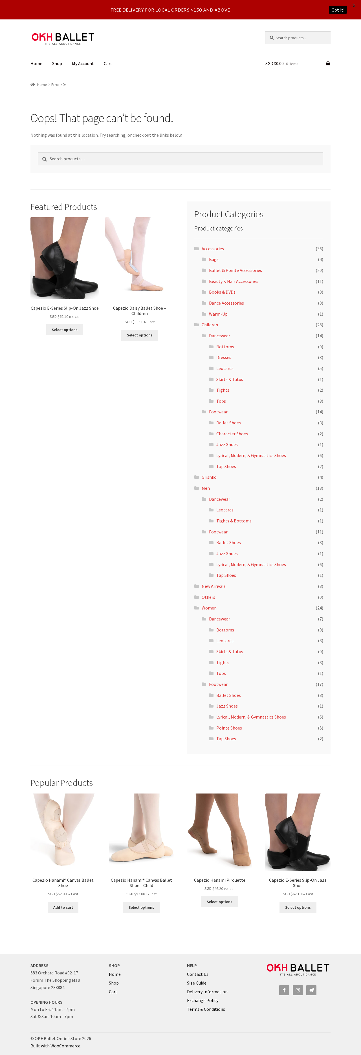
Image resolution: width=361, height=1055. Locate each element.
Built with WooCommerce (55, 1046)
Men (206, 488)
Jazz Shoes (227, 444)
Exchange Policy (202, 1000)
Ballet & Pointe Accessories (235, 270)
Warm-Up (218, 314)
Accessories (213, 248)
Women (209, 608)
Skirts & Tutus (229, 379)
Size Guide (196, 983)
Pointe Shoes (229, 728)
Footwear (218, 412)
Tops (221, 401)
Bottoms (225, 346)
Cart (108, 63)
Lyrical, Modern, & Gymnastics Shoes (251, 455)
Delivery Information (207, 991)
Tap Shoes (226, 466)
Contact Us (197, 974)
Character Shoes (232, 433)
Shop (57, 63)
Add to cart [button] (63, 907)
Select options (65, 329)
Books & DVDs (222, 292)
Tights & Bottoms (234, 521)
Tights (222, 390)
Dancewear (219, 335)
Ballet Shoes (228, 422)
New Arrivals (214, 586)
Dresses (223, 357)
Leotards (225, 368)
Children (210, 324)
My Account (83, 63)
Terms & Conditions (206, 1009)
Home (36, 63)
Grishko (209, 477)
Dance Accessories (226, 303)
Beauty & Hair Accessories (233, 281)
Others (208, 597)
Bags (214, 259)
